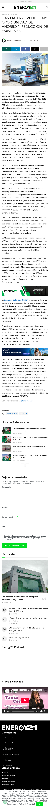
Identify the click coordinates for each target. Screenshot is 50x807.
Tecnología (8, 765)
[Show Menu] (3, 7)
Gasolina (23, 414)
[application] (25, 700)
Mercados (8, 760)
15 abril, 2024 (18, 451)
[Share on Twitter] (35, 49)
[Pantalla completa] (45, 711)
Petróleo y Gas (12, 14)
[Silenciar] (41, 711)
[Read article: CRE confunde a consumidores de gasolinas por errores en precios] (6, 430)
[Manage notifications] (5, 802)
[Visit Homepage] (25, 7)
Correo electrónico (10, 517)
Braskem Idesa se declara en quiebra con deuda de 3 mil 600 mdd (28, 610)
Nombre (6, 507)
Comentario (7, 487)
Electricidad (9, 743)
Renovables (9, 748)
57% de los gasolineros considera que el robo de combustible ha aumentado (29, 447)
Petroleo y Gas (10, 738)
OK (40, 804)
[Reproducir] (5, 711)
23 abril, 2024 (18, 433)
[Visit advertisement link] (25, 291)
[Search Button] (47, 7)
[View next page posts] (27, 465)
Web (3, 526)
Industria (8, 750)
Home (4, 14)
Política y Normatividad (12, 755)
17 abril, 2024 (18, 442)
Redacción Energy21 (14, 40)
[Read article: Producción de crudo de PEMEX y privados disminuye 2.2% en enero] (6, 457)
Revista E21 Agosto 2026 (19, 637)
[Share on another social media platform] (44, 49)
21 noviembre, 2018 (33, 40)
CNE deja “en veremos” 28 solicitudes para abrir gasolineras (26, 629)
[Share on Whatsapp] (6, 49)
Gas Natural (12, 414)
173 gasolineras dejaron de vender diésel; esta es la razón (28, 619)
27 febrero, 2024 (19, 460)
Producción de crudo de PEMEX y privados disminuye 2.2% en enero (30, 456)
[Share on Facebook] (25, 49)
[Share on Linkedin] (15, 49)
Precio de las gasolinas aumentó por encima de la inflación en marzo (30, 438)
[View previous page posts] (23, 465)
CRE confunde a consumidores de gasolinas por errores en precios (30, 429)
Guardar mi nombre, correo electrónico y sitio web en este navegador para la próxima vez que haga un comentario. (25, 537)
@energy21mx (27, 401)
